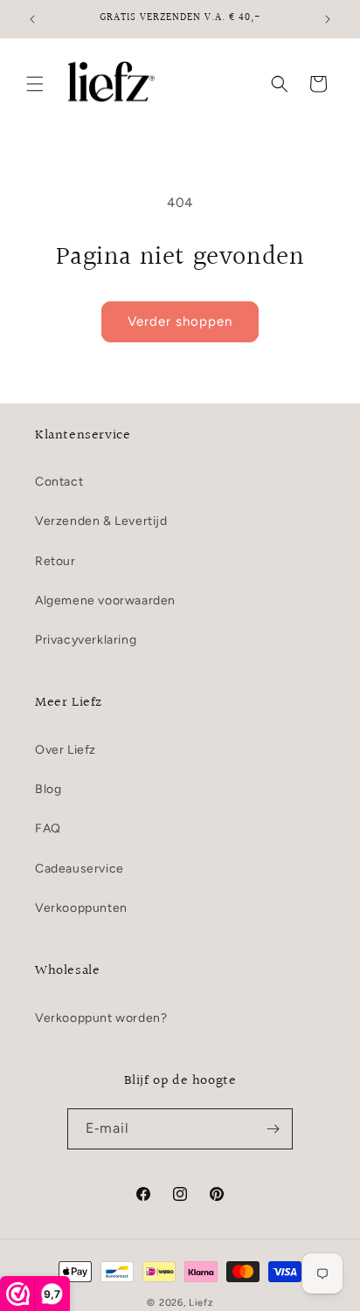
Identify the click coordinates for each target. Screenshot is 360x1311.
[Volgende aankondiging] (327, 19)
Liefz (201, 1302)
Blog (48, 789)
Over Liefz (65, 749)
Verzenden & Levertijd (101, 521)
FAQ (48, 828)
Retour (55, 561)
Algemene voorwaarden (105, 600)
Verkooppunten (81, 907)
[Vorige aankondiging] (32, 19)
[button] (35, 84)
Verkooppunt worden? (101, 1018)
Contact (59, 481)
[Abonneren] (272, 1128)
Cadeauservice (79, 868)
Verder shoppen (180, 321)
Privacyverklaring (85, 639)
